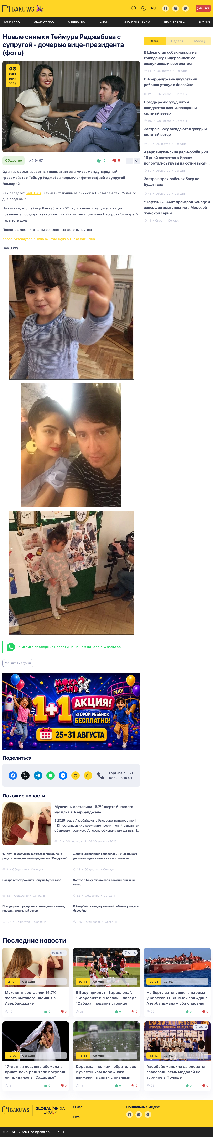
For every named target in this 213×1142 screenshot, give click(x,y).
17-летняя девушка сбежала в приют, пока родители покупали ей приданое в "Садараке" (34, 856)
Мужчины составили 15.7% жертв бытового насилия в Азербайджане (30, 997)
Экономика (44, 21)
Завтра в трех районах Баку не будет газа (31, 880)
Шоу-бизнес (174, 21)
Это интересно (137, 21)
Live (206, 8)
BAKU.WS (33, 193)
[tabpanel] (177, 136)
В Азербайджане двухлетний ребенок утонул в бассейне (106, 908)
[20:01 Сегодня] (177, 967)
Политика (11, 21)
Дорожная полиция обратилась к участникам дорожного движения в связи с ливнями (105, 856)
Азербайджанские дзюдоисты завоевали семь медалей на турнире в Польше (175, 1071)
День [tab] (155, 41)
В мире (205, 21)
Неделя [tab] (177, 41)
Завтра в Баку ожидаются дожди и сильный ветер (104, 882)
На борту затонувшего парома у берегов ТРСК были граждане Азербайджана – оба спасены (177, 997)
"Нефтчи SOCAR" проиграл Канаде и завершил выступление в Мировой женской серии (177, 207)
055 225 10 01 (120, 778)
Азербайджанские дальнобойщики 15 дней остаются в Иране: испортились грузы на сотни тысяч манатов (176, 158)
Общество (76, 21)
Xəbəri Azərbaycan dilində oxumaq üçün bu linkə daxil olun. (49, 239)
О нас (78, 1107)
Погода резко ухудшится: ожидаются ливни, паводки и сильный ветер (33, 908)
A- (129, 160)
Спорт (105, 21)
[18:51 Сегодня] (106, 1041)
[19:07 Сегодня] (35, 1041)
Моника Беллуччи (18, 663)
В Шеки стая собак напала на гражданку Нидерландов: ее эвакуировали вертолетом (170, 58)
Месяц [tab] (199, 41)
